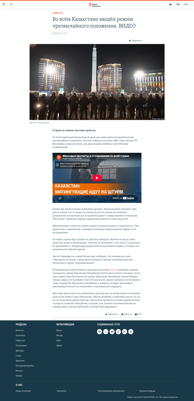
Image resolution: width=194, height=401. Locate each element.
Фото (58, 341)
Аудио (59, 346)
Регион (19, 371)
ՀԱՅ (186, 4)
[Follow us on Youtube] (112, 331)
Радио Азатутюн (23, 391)
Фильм (59, 336)
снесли (114, 270)
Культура (20, 351)
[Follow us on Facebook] (99, 331)
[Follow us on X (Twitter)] (105, 331)
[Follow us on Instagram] (118, 331)
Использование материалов (111, 391)
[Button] (135, 40)
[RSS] (124, 331)
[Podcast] (130, 331)
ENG (178, 4)
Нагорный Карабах (25, 366)
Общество (20, 341)
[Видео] (171, 4)
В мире (19, 376)
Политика (20, 336)
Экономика (21, 346)
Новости (58, 13)
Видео (59, 330)
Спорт (18, 356)
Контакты (61, 391)
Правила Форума (147, 391)
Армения (20, 361)
